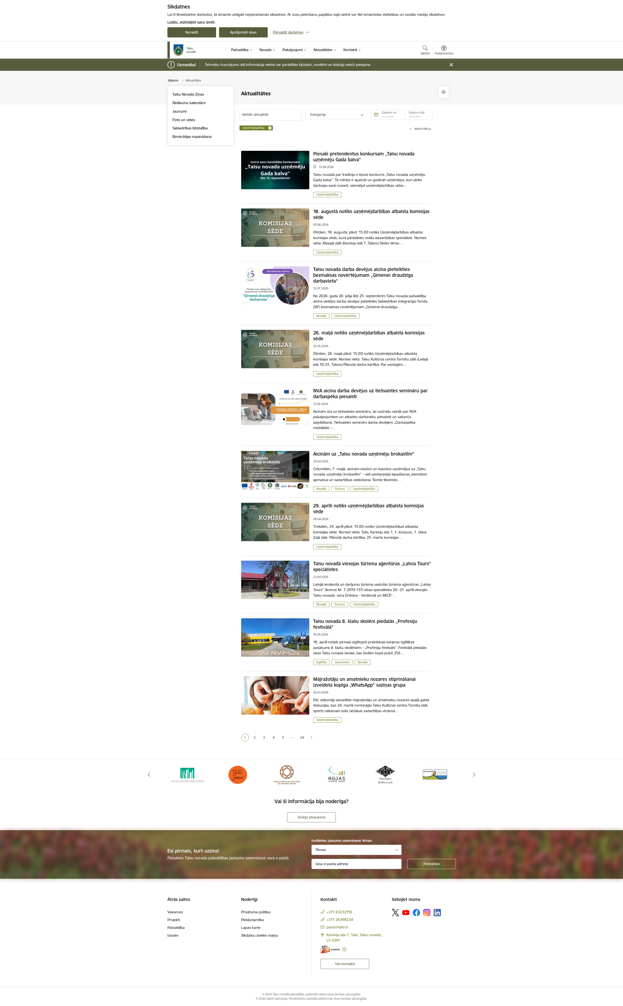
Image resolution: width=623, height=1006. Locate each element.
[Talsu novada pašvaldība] (185, 50)
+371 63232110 (339, 912)
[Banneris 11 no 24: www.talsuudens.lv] (435, 774)
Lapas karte (250, 927)
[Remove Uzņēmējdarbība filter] (270, 128)
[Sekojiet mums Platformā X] (395, 912)
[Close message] (451, 64)
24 (302, 737)
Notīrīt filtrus (422, 129)
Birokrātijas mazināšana (192, 136)
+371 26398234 (340, 919)
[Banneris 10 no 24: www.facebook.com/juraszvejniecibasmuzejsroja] (385, 774)
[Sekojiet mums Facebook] (416, 912)
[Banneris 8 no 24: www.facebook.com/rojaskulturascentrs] (287, 774)
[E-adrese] (330, 949)
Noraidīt (191, 32)
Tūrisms (339, 489)
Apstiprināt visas (243, 32)
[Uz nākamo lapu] (311, 738)
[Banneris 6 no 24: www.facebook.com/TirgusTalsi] (188, 774)
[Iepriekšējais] (149, 775)
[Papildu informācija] (344, 949)
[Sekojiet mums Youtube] (406, 912)
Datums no (389, 112)
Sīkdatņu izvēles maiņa (259, 935)
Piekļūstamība (252, 919)
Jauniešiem (342, 662)
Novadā (321, 316)
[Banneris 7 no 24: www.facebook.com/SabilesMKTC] (237, 774)
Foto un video (184, 119)
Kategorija (318, 114)
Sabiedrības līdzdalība (190, 128)
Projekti (173, 919)
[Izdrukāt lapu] (444, 92)
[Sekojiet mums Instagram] (427, 912)
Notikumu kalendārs (189, 102)
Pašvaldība (176, 927)
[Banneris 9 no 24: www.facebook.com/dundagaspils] (336, 774)
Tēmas (320, 849)
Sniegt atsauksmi (311, 817)
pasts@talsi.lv (337, 927)
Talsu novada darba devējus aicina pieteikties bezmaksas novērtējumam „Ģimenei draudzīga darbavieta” (363, 275)
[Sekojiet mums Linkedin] (437, 912)
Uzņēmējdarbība (327, 194)
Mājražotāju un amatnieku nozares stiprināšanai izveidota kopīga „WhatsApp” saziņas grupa (364, 682)
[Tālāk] (474, 775)
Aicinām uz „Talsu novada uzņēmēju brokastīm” (363, 454)
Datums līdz (417, 112)
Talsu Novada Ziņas (188, 94)
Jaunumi (179, 111)
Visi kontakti (345, 963)
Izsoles (172, 935)
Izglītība (321, 662)
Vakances (175, 912)
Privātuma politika (255, 912)
